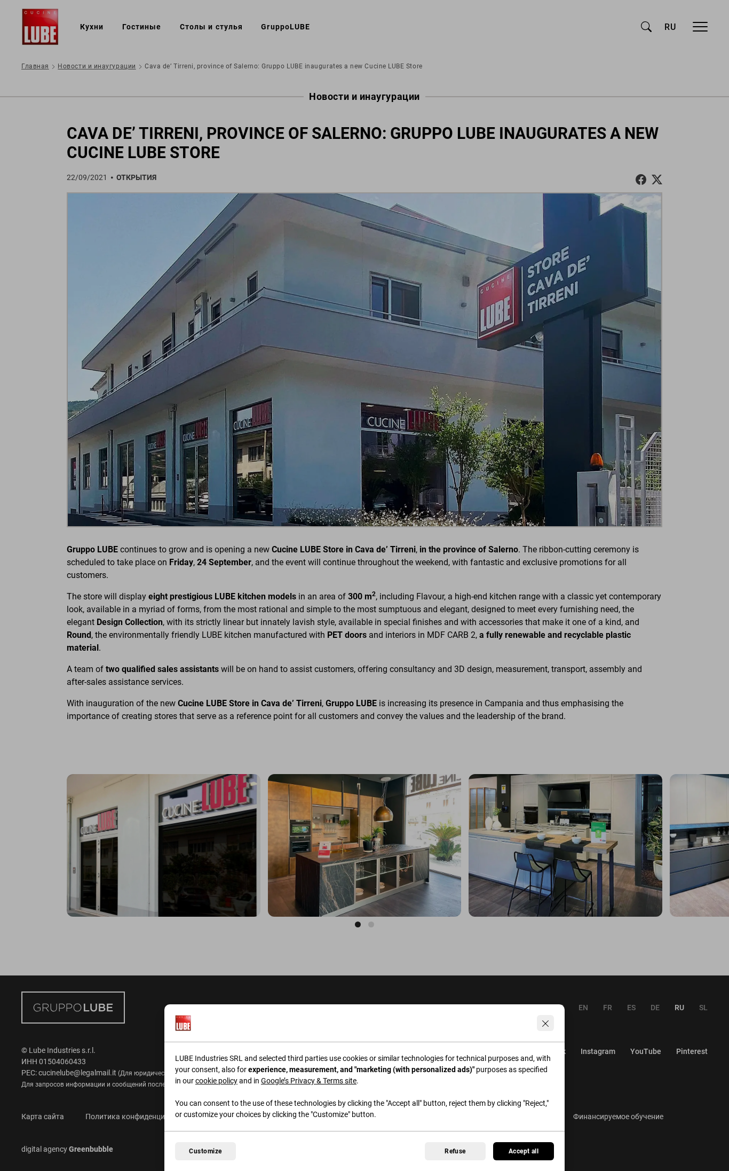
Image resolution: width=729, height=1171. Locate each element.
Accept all (524, 1151)
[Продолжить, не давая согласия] (545, 1023)
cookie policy (216, 1080)
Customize (205, 1151)
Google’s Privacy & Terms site (308, 1080)
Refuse (455, 1151)
